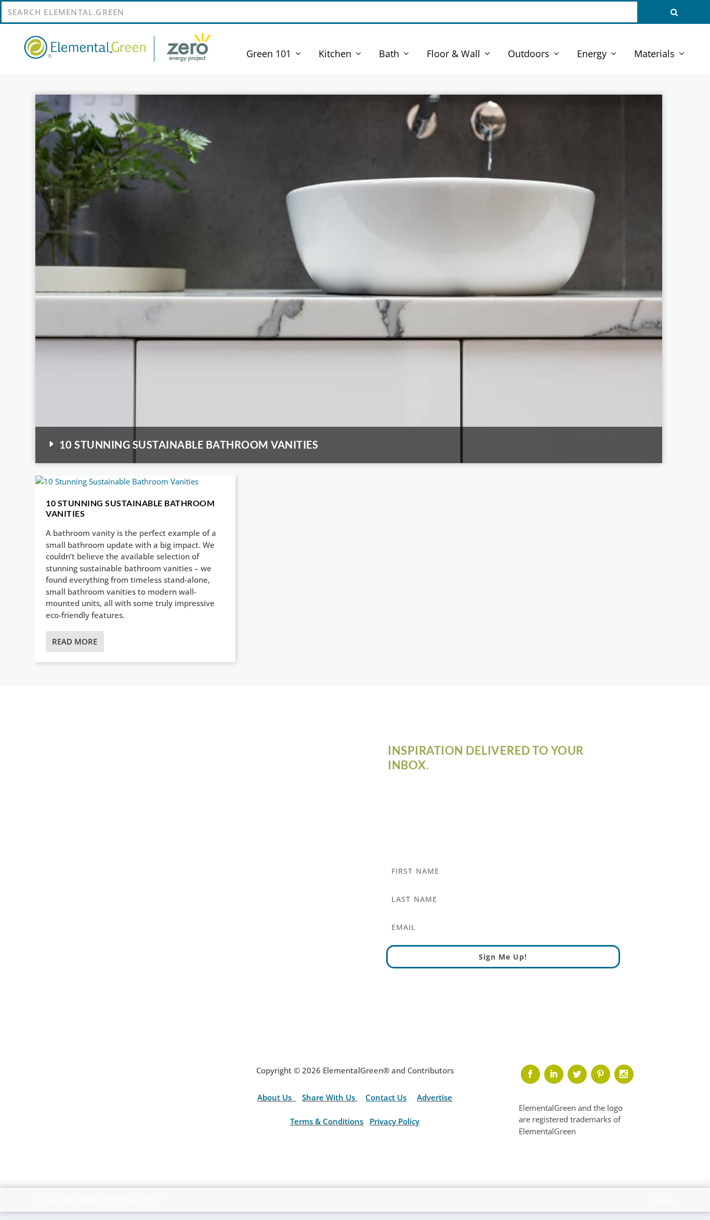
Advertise (434, 1097)
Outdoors (528, 54)
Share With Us (329, 1097)
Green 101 (268, 54)
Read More (74, 641)
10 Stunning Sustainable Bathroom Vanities (188, 444)
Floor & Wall (453, 54)
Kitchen (335, 54)
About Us (275, 1097)
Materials (654, 54)
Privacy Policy (394, 1121)
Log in (664, 1200)
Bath (389, 54)
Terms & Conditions (326, 1121)
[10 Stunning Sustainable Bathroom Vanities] (135, 482)
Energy (592, 54)
